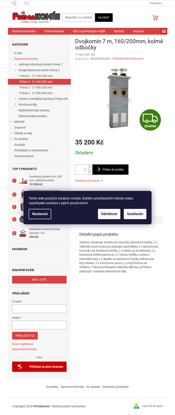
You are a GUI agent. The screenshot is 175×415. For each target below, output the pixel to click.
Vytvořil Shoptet (152, 406)
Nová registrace (22, 344)
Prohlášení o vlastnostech (31, 150)
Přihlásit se (25, 335)
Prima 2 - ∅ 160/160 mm (36, 76)
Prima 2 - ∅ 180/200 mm (36, 87)
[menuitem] (24, 31)
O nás (18, 53)
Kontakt (19, 144)
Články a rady (23, 133)
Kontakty (52, 386)
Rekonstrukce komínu (33, 116)
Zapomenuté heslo (24, 349)
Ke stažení (21, 139)
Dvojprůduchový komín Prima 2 (39, 70)
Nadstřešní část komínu (34, 110)
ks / (39, 279)
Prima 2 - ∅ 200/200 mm (36, 93)
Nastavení (40, 214)
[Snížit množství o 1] (90, 172)
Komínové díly (28, 104)
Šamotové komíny (26, 59)
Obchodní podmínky (115, 386)
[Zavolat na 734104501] (18, 3)
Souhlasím (135, 214)
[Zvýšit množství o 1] (90, 167)
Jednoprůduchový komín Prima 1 (40, 64)
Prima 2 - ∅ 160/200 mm (36, 81)
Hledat (103, 17)
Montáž (19, 121)
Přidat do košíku (113, 169)
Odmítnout (109, 214)
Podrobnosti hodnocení (127, 58)
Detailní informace (87, 180)
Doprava (20, 127)
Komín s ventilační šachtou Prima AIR (43, 98)
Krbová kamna (24, 156)
